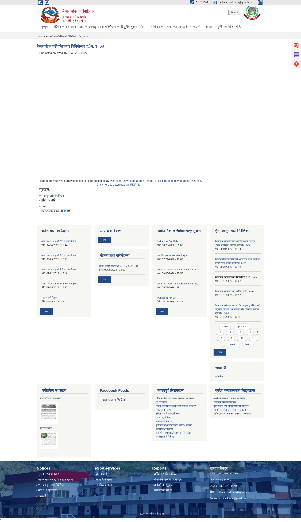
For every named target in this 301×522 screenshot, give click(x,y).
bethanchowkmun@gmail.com (234, 492)
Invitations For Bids (167, 241)
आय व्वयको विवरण (49, 297)
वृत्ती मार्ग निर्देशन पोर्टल (230, 27)
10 (242, 338)
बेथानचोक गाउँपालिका (114, 400)
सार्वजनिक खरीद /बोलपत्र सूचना (55, 479)
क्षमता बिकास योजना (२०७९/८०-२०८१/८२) (118, 266)
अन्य (46, 311)
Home (40, 36)
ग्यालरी (196, 27)
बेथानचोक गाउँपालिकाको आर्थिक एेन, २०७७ (234, 291)
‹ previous (242, 326)
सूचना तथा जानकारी (176, 27)
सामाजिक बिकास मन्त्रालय (225, 402)
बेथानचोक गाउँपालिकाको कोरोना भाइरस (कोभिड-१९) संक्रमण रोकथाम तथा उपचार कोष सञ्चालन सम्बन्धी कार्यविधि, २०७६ (237, 309)
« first (225, 326)
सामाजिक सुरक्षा (104, 479)
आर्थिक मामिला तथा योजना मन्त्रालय (229, 398)
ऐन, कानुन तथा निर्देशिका (51, 196)
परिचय (57, 27)
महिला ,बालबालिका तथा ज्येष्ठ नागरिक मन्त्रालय (176, 406)
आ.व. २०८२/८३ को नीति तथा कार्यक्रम (58, 255)
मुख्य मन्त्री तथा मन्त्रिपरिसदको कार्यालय (231, 406)
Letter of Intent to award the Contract (177, 283)
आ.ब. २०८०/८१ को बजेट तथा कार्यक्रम (58, 283)
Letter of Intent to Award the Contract (177, 269)
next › (233, 344)
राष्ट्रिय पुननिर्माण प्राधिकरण (168, 413)
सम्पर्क (209, 27)
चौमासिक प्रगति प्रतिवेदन (168, 479)
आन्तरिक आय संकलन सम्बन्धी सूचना (172, 255)
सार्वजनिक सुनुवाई (163, 485)
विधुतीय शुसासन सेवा (132, 27)
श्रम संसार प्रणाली (164, 421)
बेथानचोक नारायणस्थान (50, 398)
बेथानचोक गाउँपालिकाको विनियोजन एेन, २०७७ (236, 277)
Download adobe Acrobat (139, 180)
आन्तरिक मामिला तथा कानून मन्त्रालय (230, 409)
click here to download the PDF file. (180, 180)
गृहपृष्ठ (44, 27)
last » (248, 344)
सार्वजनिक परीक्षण (163, 490)
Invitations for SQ (166, 297)
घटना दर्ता (101, 474)
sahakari (219, 376)
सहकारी (42, 496)
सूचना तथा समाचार (48, 474)
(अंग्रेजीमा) (169, 436)
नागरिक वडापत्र (104, 485)
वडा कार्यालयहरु (75, 27)
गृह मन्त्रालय (161, 402)
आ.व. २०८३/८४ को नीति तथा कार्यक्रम (58, 241)
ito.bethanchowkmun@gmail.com (229, 498)
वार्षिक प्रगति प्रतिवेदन (166, 474)
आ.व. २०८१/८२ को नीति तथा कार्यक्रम (58, 269)
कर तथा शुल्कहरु (47, 490)
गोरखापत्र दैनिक (163, 417)
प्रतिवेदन (155, 27)
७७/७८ (42, 206)
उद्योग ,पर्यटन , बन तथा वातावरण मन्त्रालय (232, 413)
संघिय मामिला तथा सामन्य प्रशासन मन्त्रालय (175, 398)
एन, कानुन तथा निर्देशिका (51, 485)
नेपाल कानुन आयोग (164, 409)
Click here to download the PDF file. (119, 184)
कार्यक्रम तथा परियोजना (102, 27)
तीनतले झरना (46, 428)
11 (253, 338)
